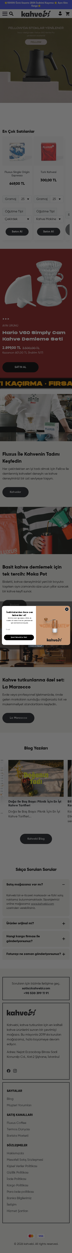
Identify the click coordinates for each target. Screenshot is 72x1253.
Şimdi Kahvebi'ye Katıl (19, 637)
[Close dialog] (66, 609)
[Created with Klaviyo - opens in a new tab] (36, 646)
